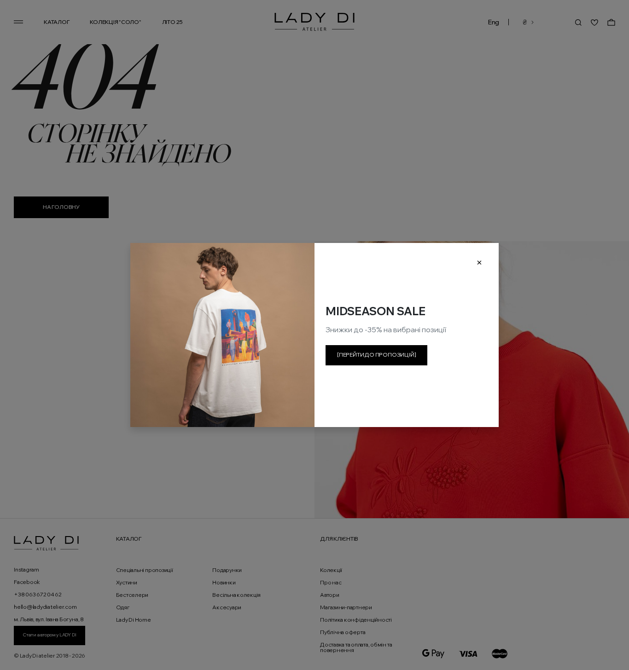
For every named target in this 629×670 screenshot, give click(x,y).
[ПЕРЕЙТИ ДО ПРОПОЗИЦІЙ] (376, 354)
